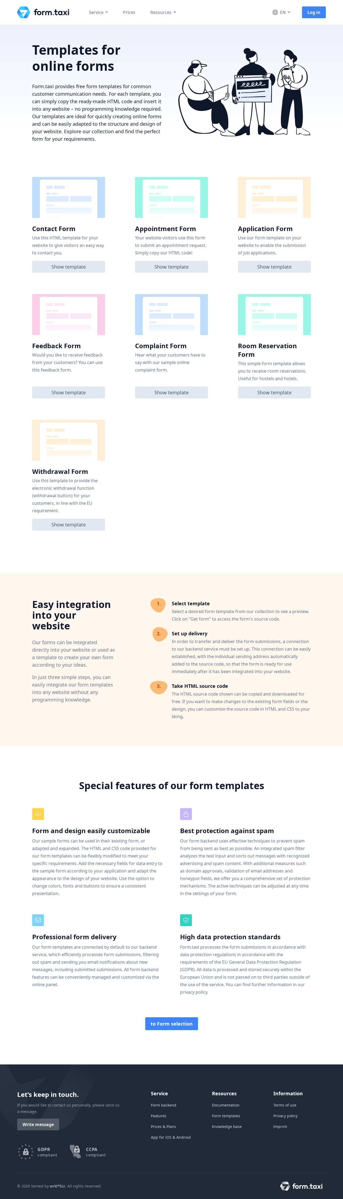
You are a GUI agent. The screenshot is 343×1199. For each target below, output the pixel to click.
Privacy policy (285, 1115)
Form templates (226, 1115)
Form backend (163, 1105)
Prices (129, 12)
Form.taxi (45, 12)
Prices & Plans (163, 1126)
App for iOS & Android (171, 1137)
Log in (313, 12)
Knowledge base (227, 1126)
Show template (68, 266)
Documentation (226, 1105)
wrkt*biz (57, 1186)
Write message (38, 1124)
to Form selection (172, 1023)
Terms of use (284, 1105)
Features (158, 1115)
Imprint (280, 1126)
